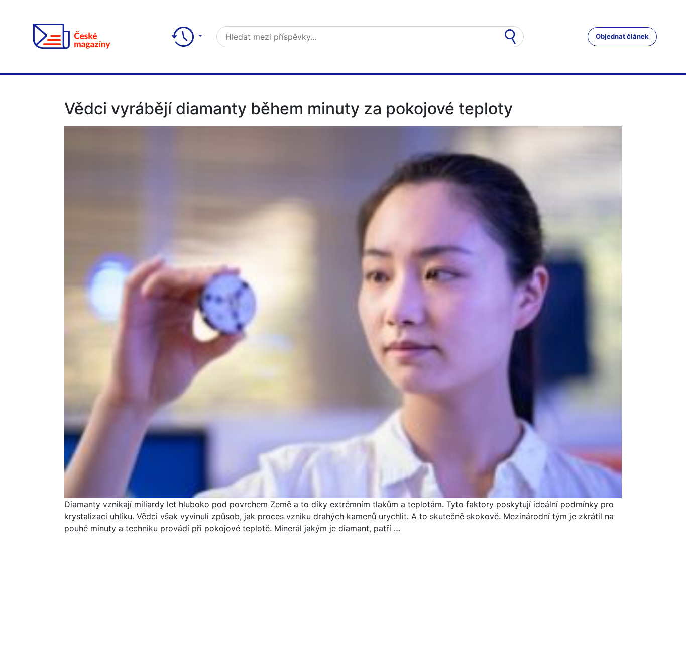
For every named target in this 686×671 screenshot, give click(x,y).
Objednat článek (622, 36)
